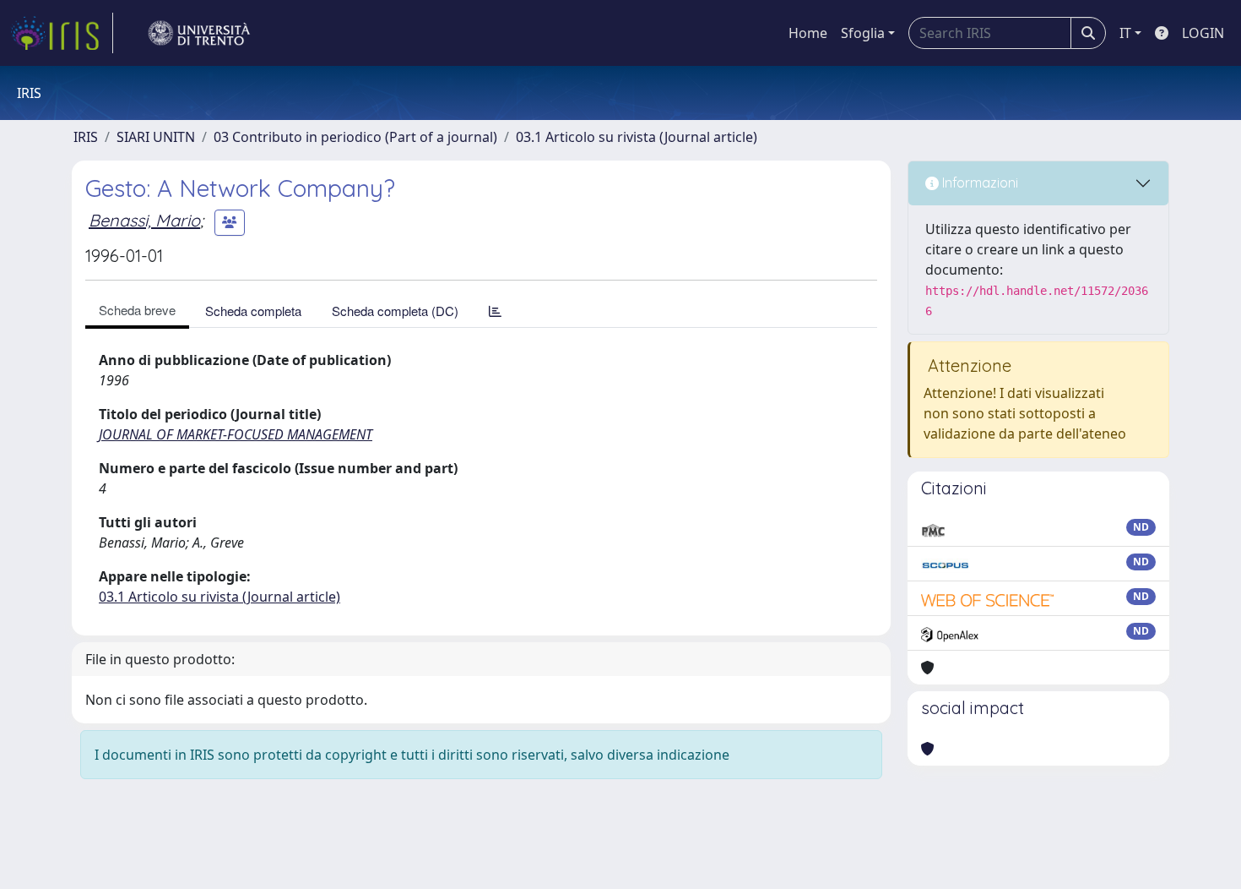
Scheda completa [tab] (253, 310)
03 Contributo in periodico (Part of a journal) (355, 137)
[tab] (495, 310)
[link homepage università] (199, 33)
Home (807, 33)
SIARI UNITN (156, 137)
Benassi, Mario (144, 220)
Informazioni (978, 182)
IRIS (85, 137)
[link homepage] (61, 33)
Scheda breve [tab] (137, 310)
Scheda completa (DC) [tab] (395, 310)
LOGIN (1203, 33)
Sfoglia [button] (863, 33)
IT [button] (1125, 33)
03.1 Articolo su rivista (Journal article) (636, 137)
